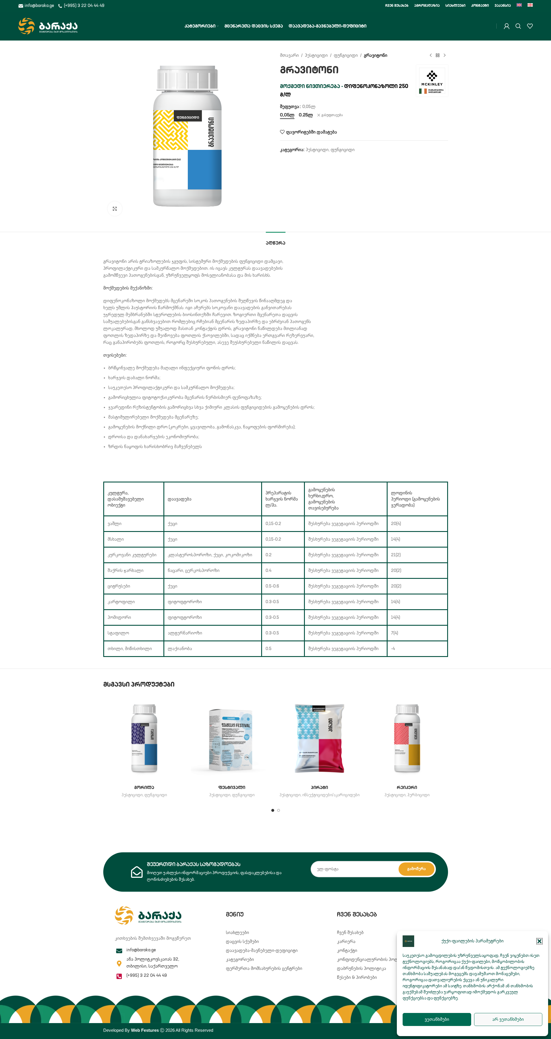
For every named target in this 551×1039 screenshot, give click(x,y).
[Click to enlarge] (115, 208)
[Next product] (444, 55)
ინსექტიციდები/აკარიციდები (331, 795)
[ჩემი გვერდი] (507, 26)
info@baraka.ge (39, 5)
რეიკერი (407, 787)
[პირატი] (319, 738)
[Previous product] (430, 55)
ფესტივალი (231, 787)
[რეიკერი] (407, 738)
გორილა (144, 787)
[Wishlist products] (530, 26)
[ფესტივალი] (232, 738)
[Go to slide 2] (278, 810)
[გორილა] (144, 738)
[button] (539, 941)
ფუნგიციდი (346, 55)
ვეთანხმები (437, 1019)
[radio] (287, 115)
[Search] (518, 26)
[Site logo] (48, 26)
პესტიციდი (316, 55)
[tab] (275, 240)
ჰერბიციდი (418, 795)
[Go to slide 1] (272, 810)
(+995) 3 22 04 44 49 (83, 5)
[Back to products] (437, 55)
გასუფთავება (332, 115)
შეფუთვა (289, 106)
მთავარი (289, 55)
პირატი (319, 787)
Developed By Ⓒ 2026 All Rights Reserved (158, 1030)
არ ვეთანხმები (508, 1019)
